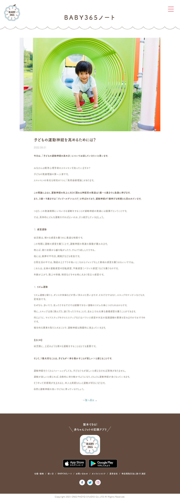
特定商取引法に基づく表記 (134, 474)
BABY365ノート (65, 474)
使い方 (51, 474)
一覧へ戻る (88, 400)
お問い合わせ (82, 474)
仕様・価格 (39, 474)
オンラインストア (99, 474)
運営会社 (113, 474)
